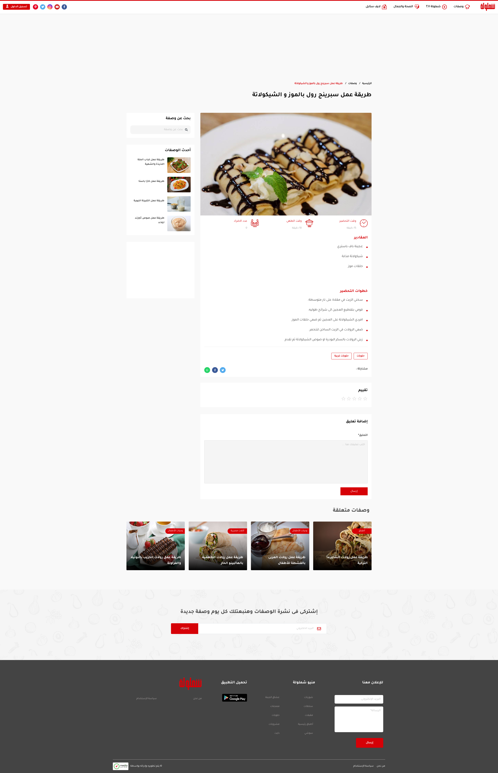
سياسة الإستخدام (146, 698)
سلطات (308, 706)
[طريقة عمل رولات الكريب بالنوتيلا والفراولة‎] (155, 546)
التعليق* (363, 435)
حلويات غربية (341, 356)
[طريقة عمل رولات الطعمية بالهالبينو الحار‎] (218, 546)
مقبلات (309, 715)
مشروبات (274, 724)
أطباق (362, 531)
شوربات (308, 697)
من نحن (197, 698)
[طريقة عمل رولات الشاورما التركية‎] (342, 546)
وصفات (352, 83)
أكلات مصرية (237, 531)
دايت (277, 733)
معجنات (275, 706)
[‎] (160, 165)
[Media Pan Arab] (120, 766)
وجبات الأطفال (299, 531)
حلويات (361, 356)
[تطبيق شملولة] (226, 697)
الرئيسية (367, 83)
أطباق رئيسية (305, 724)
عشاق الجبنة (272, 697)
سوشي (308, 733)
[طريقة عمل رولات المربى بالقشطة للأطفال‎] (280, 546)
